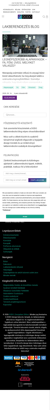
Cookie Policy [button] (42, 205)
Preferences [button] (6, 210)
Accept (25, 216)
